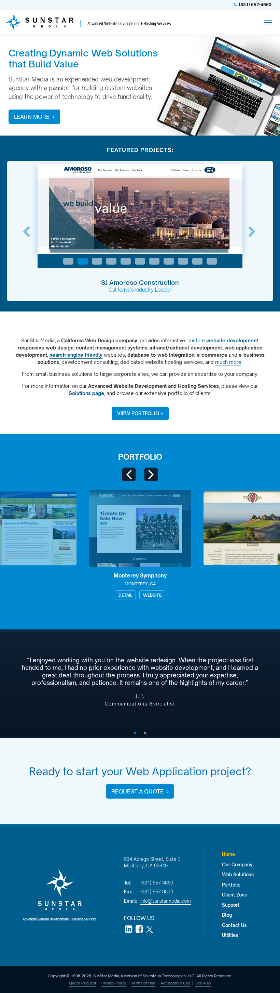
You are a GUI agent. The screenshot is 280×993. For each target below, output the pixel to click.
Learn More (32, 116)
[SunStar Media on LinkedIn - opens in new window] (128, 929)
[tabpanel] (140, 684)
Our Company (237, 864)
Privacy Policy (113, 983)
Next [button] (254, 232)
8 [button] (169, 261)
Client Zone (234, 894)
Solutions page (86, 393)
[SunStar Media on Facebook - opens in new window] (139, 929)
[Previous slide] (129, 474)
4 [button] (111, 261)
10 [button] (197, 261)
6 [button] (140, 261)
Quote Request (82, 983)
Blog (227, 915)
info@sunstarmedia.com (165, 901)
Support (230, 905)
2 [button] (83, 261)
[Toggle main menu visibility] (268, 22)
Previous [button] (28, 232)
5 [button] (126, 261)
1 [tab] (134, 733)
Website (39, 595)
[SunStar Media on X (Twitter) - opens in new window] (149, 929)
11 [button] (212, 261)
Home (228, 854)
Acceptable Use (175, 983)
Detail (12, 595)
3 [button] (97, 261)
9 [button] (183, 261)
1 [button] (68, 261)
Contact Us (234, 925)
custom (222, 340)
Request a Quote (138, 791)
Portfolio (140, 456)
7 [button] (154, 261)
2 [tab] (145, 733)
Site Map (203, 983)
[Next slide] (151, 474)
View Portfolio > (140, 413)
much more (228, 362)
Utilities (230, 935)
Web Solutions (238, 874)
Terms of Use (143, 983)
